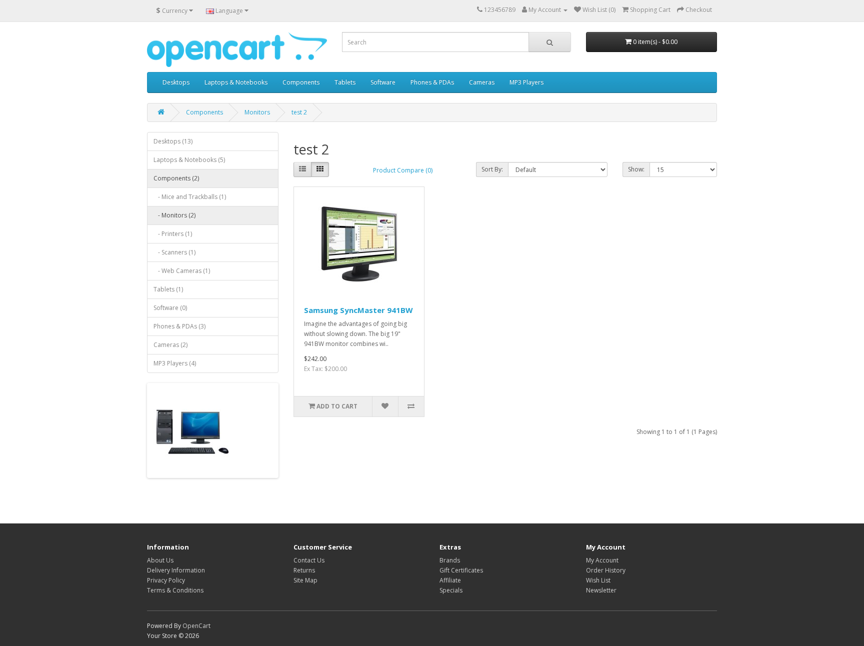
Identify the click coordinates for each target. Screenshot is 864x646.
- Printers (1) (173, 234)
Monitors (257, 112)
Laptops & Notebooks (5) (189, 160)
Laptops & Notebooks (236, 82)
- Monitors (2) (175, 215)
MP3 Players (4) (175, 363)
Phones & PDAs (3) (180, 326)
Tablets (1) (168, 289)
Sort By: (492, 169)
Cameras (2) (171, 344)
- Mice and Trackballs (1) (190, 196)
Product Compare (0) (402, 170)
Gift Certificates (461, 570)
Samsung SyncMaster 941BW (358, 310)
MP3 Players (527, 82)
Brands (450, 560)
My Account (602, 560)
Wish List (598, 580)
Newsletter (601, 590)
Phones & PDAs (432, 82)
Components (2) (176, 178)
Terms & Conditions (175, 590)
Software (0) (170, 308)
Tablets (345, 82)
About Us (160, 560)
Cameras (481, 82)
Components (301, 82)
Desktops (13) (173, 141)
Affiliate (450, 580)
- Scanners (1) (175, 252)
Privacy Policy (166, 580)
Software (383, 82)
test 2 (299, 112)
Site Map (306, 580)
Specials (451, 590)
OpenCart (196, 626)
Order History (606, 570)
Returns (304, 570)
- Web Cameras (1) (182, 270)
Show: (636, 169)
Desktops (176, 82)
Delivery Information (176, 570)
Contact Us (309, 560)
